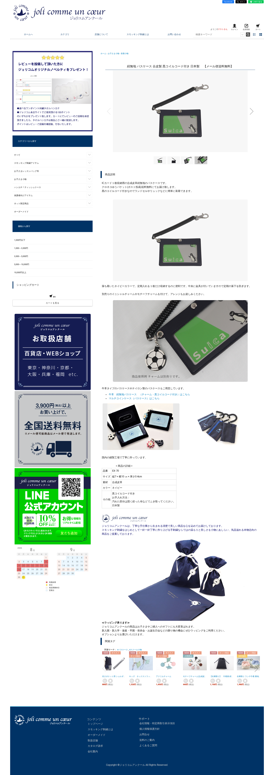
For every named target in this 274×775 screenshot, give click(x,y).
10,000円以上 (20, 272)
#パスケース (122, 650)
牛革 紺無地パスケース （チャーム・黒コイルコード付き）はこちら (149, 394)
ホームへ (28, 34)
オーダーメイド (96, 734)
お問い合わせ (174, 34)
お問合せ (144, 734)
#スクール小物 (135, 650)
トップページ (95, 723)
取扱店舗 (93, 740)
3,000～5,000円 (21, 256)
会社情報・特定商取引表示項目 (157, 723)
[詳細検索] (242, 34)
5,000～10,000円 (21, 264)
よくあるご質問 (148, 745)
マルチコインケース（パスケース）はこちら (134, 398)
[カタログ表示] (261, 34)
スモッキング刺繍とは (138, 34)
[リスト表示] (254, 34)
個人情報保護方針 (149, 728)
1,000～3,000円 (21, 248)
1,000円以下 (19, 240)
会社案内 (93, 751)
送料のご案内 (147, 739)
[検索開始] (248, 34)
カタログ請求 (95, 745)
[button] (108, 111)
